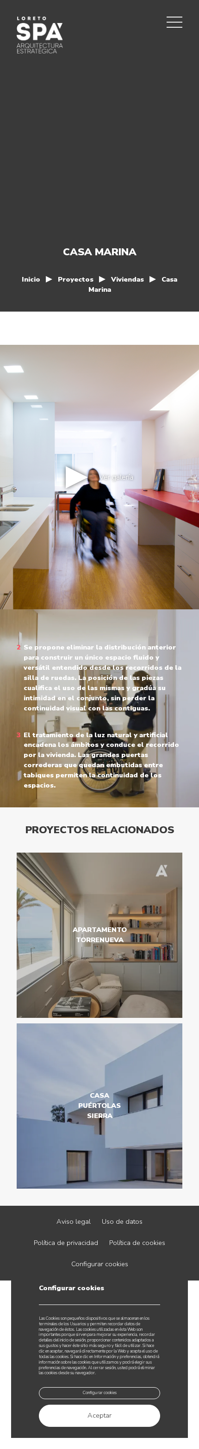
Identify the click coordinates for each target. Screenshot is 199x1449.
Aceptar (99, 1415)
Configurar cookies (99, 1264)
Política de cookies (137, 1242)
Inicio (31, 279)
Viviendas (127, 279)
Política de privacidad (66, 1242)
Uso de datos (122, 1221)
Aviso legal (73, 1221)
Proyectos (75, 279)
